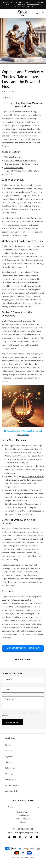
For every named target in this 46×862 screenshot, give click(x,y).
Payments (9, 756)
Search (8, 745)
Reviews (8, 751)
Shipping (9, 762)
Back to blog (24, 659)
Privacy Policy (10, 779)
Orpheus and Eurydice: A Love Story (20, 160)
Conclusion (9, 174)
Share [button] (7, 97)
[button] (3, 13)
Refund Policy (10, 768)
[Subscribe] (38, 807)
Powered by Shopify (29, 857)
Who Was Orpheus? (13, 157)
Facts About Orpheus (13, 167)
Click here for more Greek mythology (23, 648)
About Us (9, 774)
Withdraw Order (11, 791)
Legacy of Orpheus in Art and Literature (21, 171)
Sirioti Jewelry (20, 857)
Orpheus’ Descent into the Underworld (21, 164)
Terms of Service (12, 785)
